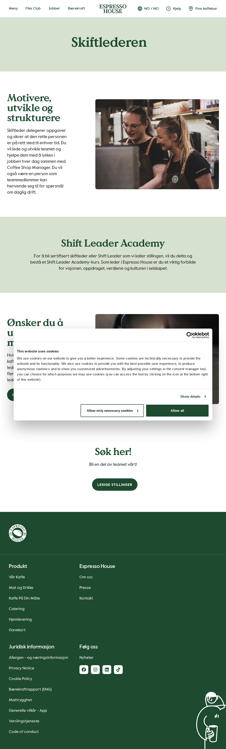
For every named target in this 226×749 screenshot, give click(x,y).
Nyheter (86, 658)
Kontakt (86, 598)
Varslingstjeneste (24, 721)
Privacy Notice (21, 668)
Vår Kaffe (17, 577)
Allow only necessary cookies (110, 410)
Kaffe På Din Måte (24, 598)
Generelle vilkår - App (28, 711)
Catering (16, 609)
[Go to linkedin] (106, 669)
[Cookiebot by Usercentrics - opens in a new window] (189, 335)
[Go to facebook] (83, 669)
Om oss (86, 577)
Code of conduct (24, 732)
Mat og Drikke (21, 588)
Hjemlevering (20, 620)
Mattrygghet (20, 700)
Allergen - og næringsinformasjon (38, 658)
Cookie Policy (20, 679)
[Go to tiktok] (118, 669)
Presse (85, 588)
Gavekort (17, 630)
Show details (190, 396)
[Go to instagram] (95, 669)
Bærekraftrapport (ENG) (30, 689)
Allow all (177, 410)
